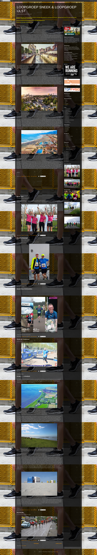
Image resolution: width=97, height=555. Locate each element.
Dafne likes (67, 126)
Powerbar (66, 103)
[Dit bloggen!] (41, 176)
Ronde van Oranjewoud (23, 339)
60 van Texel (20, 196)
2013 (66, 158)
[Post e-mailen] (39, 176)
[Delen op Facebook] (44, 176)
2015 (66, 155)
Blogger (57, 551)
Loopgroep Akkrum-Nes (69, 136)
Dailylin (66, 131)
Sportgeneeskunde (68, 96)
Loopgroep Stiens (68, 137)
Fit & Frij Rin (20, 512)
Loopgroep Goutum (68, 138)
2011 (66, 161)
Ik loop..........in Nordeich (23, 376)
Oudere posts (59, 543)
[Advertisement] (39, 186)
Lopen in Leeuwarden (68, 111)
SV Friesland (67, 121)
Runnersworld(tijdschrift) (69, 116)
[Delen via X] (43, 176)
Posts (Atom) (24, 545)
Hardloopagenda (67, 108)
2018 (66, 151)
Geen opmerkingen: (34, 176)
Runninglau (67, 128)
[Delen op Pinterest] (45, 176)
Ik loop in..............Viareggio (24, 28)
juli (66, 145)
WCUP (66, 101)
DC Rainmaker (67, 127)
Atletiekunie (67, 118)
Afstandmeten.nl (67, 122)
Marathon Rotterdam (22, 238)
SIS (65, 102)
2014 (66, 157)
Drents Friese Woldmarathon (24, 289)
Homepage (36, 543)
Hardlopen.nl (67, 113)
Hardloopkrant (67, 117)
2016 (66, 154)
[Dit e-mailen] (40, 176)
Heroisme (66, 112)
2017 (66, 152)
